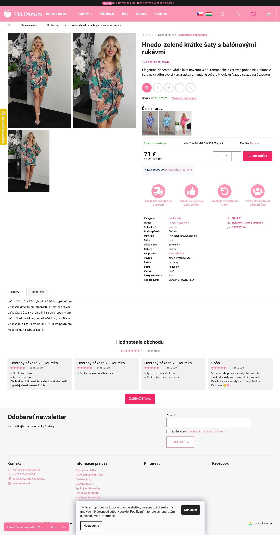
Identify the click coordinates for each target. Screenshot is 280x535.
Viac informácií (104, 516)
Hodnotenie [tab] (37, 291)
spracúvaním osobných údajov (204, 431)
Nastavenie (91, 525)
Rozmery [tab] (14, 291)
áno (171, 275)
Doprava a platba (86, 470)
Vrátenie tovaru (85, 484)
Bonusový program (87, 492)
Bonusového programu (178, 169)
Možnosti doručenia (184, 98)
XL (190, 87)
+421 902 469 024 (24, 474)
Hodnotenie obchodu (140, 342)
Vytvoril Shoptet (263, 523)
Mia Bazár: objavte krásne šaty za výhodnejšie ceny (139, 2)
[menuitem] (58, 14)
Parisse (254, 143)
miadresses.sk (21, 483)
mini (171, 240)
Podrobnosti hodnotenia (192, 34)
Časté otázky (83, 479)
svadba (173, 227)
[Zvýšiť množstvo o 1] (236, 156)
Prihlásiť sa (180, 442)
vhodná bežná (176, 253)
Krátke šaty (175, 218)
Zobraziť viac (140, 399)
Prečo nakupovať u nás (89, 475)
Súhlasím (190, 510)
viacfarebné (183, 222)
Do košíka (260, 156)
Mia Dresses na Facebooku (29, 478)
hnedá (172, 222)
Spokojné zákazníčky (88, 488)
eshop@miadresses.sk (26, 469)
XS (147, 87)
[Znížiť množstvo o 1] (217, 156)
